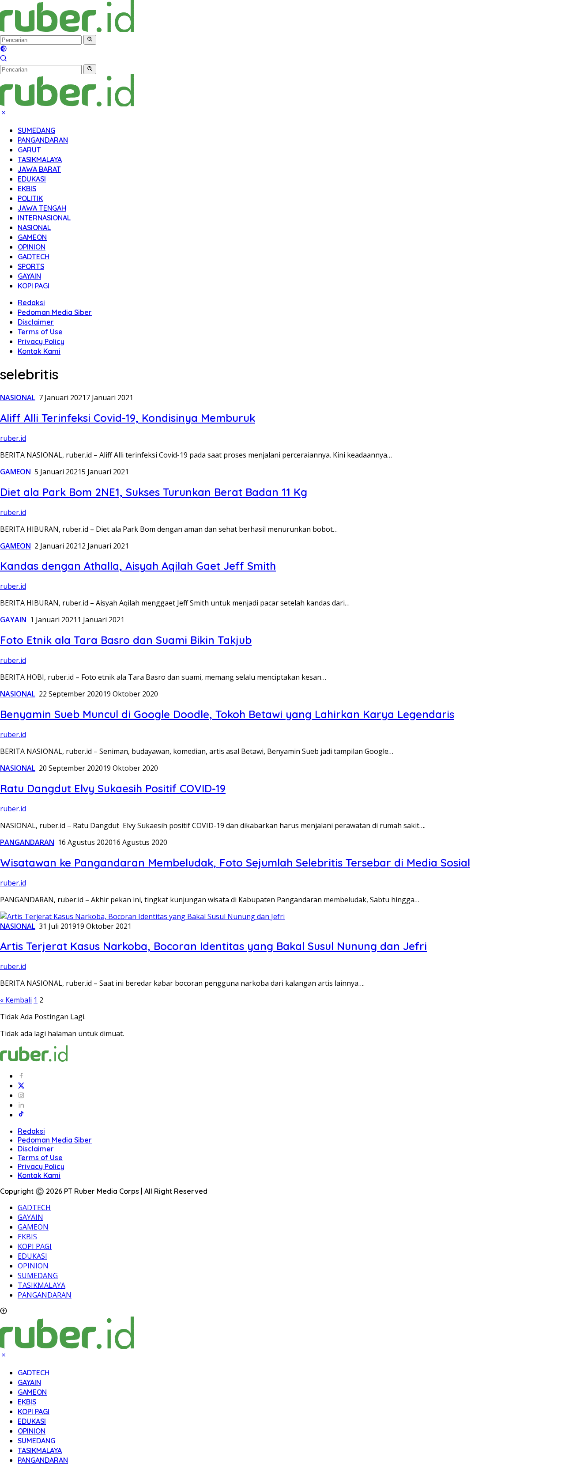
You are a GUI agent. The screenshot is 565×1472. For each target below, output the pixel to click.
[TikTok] (21, 1115)
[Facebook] (21, 1076)
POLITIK (30, 198)
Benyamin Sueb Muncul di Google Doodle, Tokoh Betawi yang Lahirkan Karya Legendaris (227, 714)
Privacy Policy (41, 341)
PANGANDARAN (43, 140)
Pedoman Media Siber (55, 312)
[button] (89, 40)
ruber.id (13, 438)
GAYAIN (29, 276)
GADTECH (33, 256)
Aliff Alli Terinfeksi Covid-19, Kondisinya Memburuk (127, 417)
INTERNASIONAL (44, 217)
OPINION (31, 246)
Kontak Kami (39, 351)
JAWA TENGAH (42, 208)
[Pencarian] (3, 59)
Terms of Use (40, 331)
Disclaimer (36, 322)
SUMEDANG (36, 130)
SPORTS (31, 266)
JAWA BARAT (39, 169)
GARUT (29, 149)
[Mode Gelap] (3, 49)
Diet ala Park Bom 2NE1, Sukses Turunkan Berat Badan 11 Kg (153, 492)
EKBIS (27, 188)
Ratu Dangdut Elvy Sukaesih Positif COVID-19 (113, 788)
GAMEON (32, 237)
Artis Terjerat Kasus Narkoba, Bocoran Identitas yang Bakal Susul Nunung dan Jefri (213, 946)
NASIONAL (34, 227)
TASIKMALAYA (40, 159)
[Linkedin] (21, 1105)
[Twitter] (21, 1085)
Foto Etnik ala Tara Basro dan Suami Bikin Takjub (126, 640)
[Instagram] (21, 1095)
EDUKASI (32, 178)
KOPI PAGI (33, 285)
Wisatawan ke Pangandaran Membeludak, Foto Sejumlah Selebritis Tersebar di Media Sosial (235, 862)
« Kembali (16, 1000)
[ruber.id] (125, 29)
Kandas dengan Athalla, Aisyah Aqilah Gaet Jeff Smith (138, 565)
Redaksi (31, 302)
